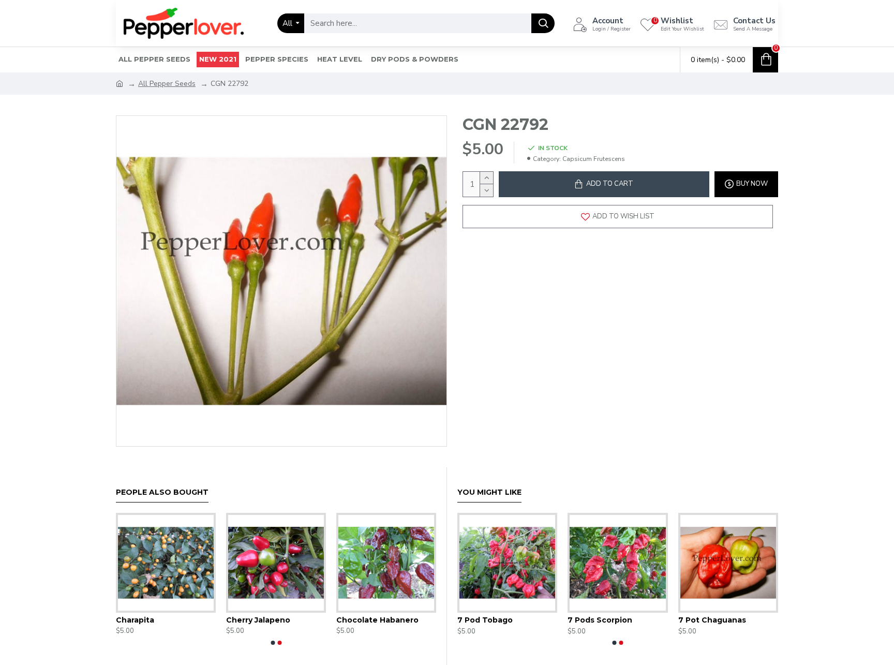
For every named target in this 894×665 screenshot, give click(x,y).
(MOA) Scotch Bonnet (472, 620)
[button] (273, 643)
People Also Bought (162, 492)
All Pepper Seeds (167, 83)
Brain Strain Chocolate (255, 620)
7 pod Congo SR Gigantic (698, 620)
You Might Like (489, 492)
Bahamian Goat (130, 620)
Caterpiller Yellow (356, 620)
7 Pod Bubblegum (574, 620)
